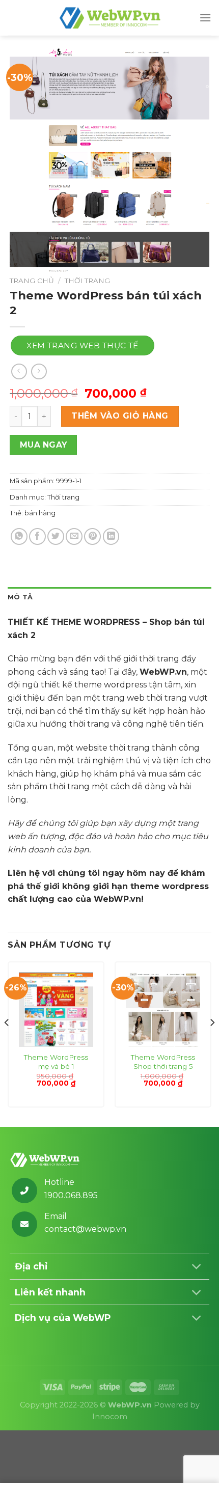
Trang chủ (32, 281)
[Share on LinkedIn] (111, 536)
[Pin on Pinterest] (92, 536)
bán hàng (40, 513)
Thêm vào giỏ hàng (119, 416)
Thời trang (87, 281)
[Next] (212, 1043)
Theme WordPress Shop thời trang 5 (163, 1061)
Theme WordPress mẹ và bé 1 (56, 1061)
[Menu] (205, 17)
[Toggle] (196, 1268)
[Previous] (7, 1043)
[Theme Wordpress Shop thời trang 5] (163, 1010)
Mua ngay (43, 445)
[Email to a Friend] (74, 536)
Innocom (109, 1416)
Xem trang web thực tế (82, 345)
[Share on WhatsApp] (19, 536)
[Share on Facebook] (37, 536)
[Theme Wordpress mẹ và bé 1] (56, 1010)
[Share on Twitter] (55, 536)
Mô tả (20, 597)
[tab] (109, 597)
